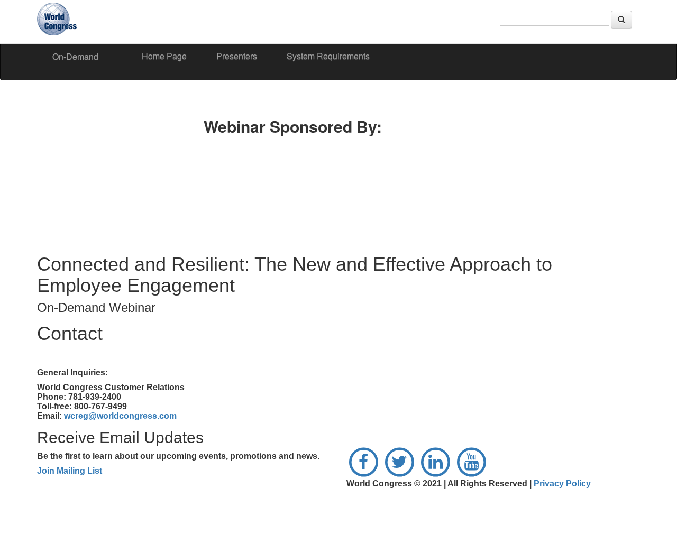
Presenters (236, 56)
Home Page (164, 56)
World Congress (58, 20)
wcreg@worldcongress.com (120, 415)
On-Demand (75, 56)
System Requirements (328, 56)
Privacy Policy (562, 483)
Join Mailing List (69, 470)
